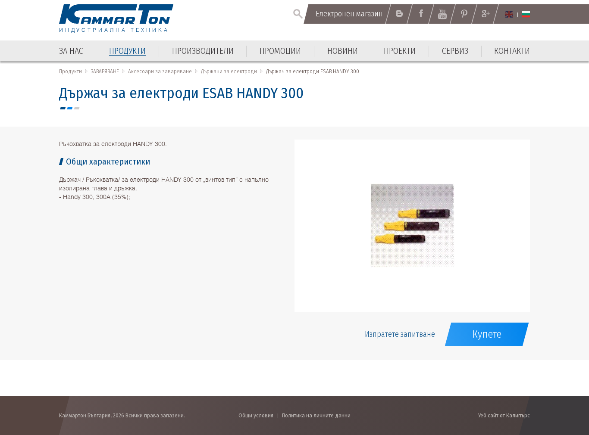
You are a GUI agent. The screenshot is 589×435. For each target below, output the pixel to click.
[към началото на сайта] (561, 382)
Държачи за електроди (229, 71)
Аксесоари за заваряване (160, 71)
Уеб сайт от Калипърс (504, 415)
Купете (486, 334)
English (509, 14)
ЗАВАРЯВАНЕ (105, 71)
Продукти (70, 71)
